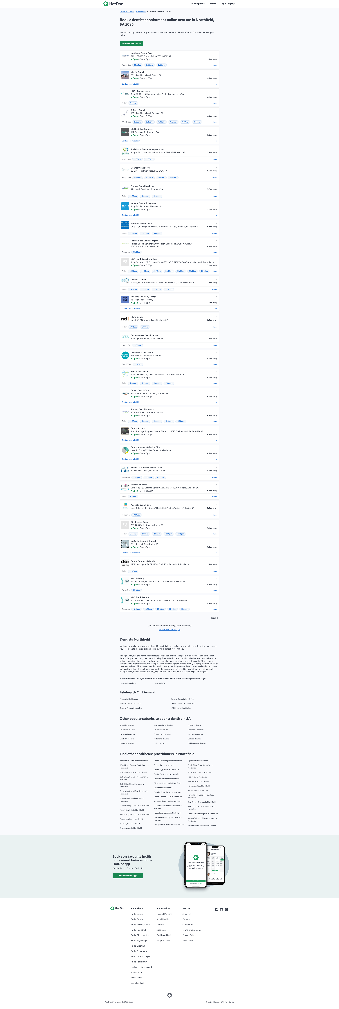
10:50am (133, 290)
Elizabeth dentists (127, 739)
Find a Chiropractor (140, 935)
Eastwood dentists (127, 734)
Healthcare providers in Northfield (202, 825)
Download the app (128, 876)
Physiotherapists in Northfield (200, 772)
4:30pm (185, 122)
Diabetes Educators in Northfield (167, 783)
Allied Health (163, 919)
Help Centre (136, 978)
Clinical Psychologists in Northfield (168, 761)
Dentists (160, 925)
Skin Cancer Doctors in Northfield (202, 802)
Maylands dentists (195, 734)
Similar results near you (169, 630)
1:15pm (145, 383)
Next (213, 618)
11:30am (180, 271)
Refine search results (131, 43)
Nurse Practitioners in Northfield (167, 813)
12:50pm (133, 196)
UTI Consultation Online (181, 708)
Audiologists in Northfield (130, 824)
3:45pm (148, 478)
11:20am (169, 290)
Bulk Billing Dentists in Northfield (133, 772)
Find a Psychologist (140, 941)
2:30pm (137, 122)
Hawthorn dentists (127, 730)
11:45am (192, 271)
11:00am (133, 234)
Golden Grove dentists (197, 743)
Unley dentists (159, 743)
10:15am (133, 271)
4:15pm (173, 122)
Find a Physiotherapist (141, 925)
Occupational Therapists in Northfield (169, 825)
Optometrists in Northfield (198, 761)
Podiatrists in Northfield (197, 777)
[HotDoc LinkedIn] (221, 909)
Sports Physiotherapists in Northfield (203, 814)
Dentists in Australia (127, 11)
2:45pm (149, 122)
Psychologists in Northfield (199, 786)
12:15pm (204, 271)
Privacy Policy (189, 935)
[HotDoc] (113, 4)
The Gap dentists (127, 743)
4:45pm (133, 103)
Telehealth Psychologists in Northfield (135, 806)
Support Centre (164, 941)
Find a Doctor (137, 914)
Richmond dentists (161, 739)
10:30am (149, 178)
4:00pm (161, 122)
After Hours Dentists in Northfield (134, 761)
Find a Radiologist (139, 962)
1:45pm (173, 178)
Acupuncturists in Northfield (131, 819)
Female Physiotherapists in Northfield (135, 815)
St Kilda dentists (194, 739)
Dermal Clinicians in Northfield (166, 779)
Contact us (187, 925)
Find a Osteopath (139, 951)
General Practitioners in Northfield (168, 797)
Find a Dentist (137, 919)
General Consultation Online (182, 699)
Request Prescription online (131, 708)
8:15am (137, 609)
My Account (136, 972)
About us (186, 914)
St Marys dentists (195, 725)
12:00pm (145, 234)
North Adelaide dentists (163, 725)
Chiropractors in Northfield (131, 828)
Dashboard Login (164, 935)
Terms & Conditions (191, 930)
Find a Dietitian (138, 946)
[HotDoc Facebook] (216, 909)
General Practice (164, 914)
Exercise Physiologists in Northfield (168, 792)
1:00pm (161, 178)
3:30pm (136, 478)
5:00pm (145, 327)
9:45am (137, 178)
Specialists (161, 930)
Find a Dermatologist (140, 956)
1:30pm (157, 383)
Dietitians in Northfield (163, 788)
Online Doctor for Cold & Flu (183, 704)
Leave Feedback (138, 983)
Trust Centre (188, 941)
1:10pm (157, 196)
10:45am (157, 271)
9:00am (137, 159)
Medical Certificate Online (130, 704)
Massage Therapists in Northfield (167, 801)
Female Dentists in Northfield (132, 810)
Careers (186, 919)
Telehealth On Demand (129, 699)
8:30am (149, 609)
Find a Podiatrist (138, 930)
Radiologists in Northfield (198, 790)
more (214, 65)
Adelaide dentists (127, 725)
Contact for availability (131, 84)
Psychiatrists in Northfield (198, 781)
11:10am (137, 65)
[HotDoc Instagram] (226, 909)
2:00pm (149, 65)
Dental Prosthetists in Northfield (167, 774)
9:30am (149, 159)
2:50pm (161, 65)
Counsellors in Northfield (164, 765)
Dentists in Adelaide (128, 683)
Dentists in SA (141, 11)
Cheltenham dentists (162, 734)
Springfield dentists (196, 730)
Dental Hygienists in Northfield (166, 770)
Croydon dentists (161, 730)
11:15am (169, 271)
